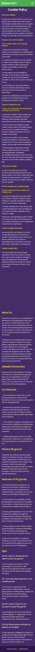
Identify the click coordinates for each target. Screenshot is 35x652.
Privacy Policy (12, 649)
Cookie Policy (23, 649)
